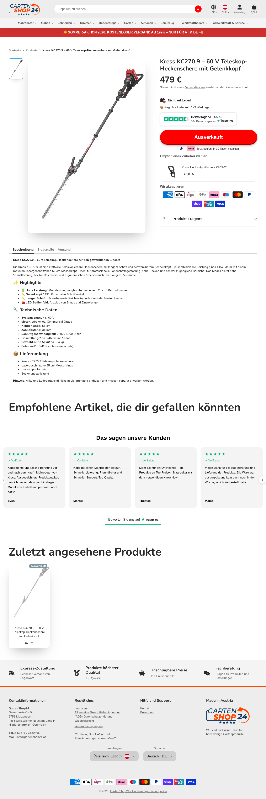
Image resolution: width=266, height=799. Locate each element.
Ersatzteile (45, 249)
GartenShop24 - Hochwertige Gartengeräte (138, 791)
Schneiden (65, 23)
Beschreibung (23, 249)
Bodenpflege (107, 23)
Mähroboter (25, 23)
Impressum (82, 708)
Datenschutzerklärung (98, 716)
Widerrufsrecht (84, 720)
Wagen (254, 9)
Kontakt (145, 708)
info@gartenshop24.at (31, 737)
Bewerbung (147, 712)
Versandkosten (195, 87)
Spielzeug (167, 23)
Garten (128, 23)
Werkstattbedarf (192, 23)
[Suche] (198, 8)
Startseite (15, 50)
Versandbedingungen (89, 726)
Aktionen (147, 23)
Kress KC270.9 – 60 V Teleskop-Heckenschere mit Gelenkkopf (29, 605)
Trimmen (85, 23)
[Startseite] (24, 9)
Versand (64, 249)
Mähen (45, 23)
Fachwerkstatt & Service (228, 23)
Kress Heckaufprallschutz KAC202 (204, 167)
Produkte (32, 50)
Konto (239, 9)
